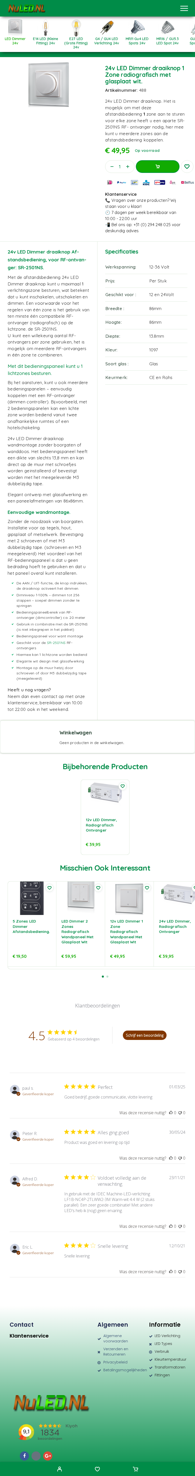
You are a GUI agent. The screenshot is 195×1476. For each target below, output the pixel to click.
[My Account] (59, 1469)
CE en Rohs (161, 377)
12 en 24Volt (161, 294)
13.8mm (156, 336)
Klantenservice (29, 1335)
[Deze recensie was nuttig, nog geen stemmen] (171, 1112)
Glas (153, 363)
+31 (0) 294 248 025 (152, 224)
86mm (155, 308)
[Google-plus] (47, 1456)
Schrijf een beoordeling (145, 1035)
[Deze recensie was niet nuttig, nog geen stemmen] (180, 1112)
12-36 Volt (159, 266)
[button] (103, 977)
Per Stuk (158, 280)
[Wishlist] (97, 1469)
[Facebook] (24, 1456)
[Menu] (184, 8)
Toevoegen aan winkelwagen (158, 166)
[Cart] (135, 1469)
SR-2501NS (56, 642)
